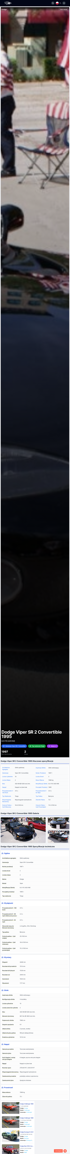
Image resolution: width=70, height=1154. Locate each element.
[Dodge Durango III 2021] (10, 1136)
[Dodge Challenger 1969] (10, 1108)
